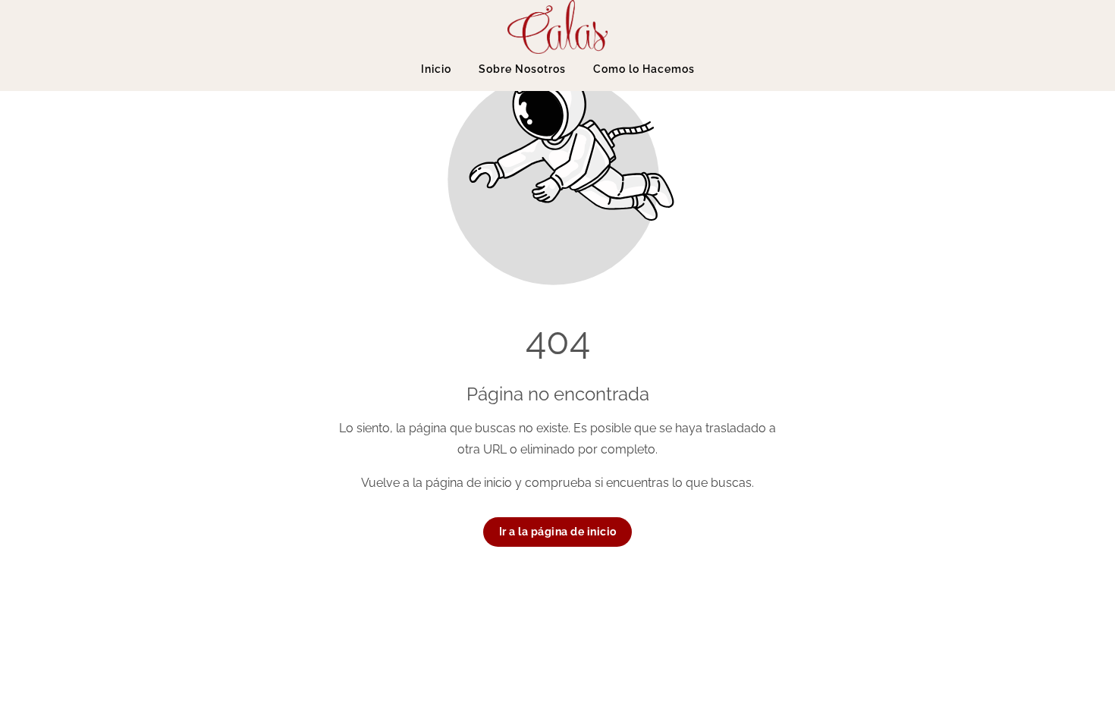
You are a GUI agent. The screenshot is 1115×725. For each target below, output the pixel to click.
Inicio (436, 69)
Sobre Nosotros (522, 69)
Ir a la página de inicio (558, 532)
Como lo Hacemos (644, 69)
